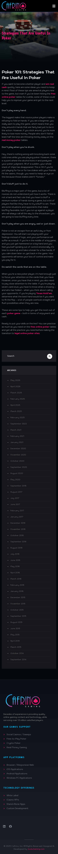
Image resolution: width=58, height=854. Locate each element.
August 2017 (16, 492)
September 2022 (18, 423)
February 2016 (17, 585)
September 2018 (18, 486)
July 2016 (14, 554)
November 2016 (17, 529)
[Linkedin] (4, 826)
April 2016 (15, 572)
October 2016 (17, 535)
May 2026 (15, 380)
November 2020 (18, 455)
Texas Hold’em (44, 293)
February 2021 (17, 436)
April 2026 (15, 386)
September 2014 (18, 659)
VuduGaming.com (36, 849)
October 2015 (17, 610)
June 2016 (15, 560)
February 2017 (17, 510)
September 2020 (18, 467)
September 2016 (18, 541)
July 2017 (14, 498)
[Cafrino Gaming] (13, 5)
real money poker (11, 140)
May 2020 (15, 479)
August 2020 (16, 473)
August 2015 (16, 622)
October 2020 (17, 461)
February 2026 (17, 399)
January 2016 (16, 591)
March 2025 (16, 411)
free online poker (40, 326)
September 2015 (18, 616)
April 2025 (15, 405)
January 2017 (16, 517)
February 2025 (17, 417)
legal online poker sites (27, 333)
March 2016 (15, 579)
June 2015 (15, 628)
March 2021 (15, 430)
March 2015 (15, 647)
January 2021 (16, 442)
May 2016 (15, 566)
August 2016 (16, 548)
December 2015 (17, 597)
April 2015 (15, 641)
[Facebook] (10, 826)
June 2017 (15, 504)
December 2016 (17, 523)
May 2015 (15, 634)
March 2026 (16, 392)
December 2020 (18, 448)
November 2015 (17, 603)
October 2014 (17, 653)
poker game (13, 313)
